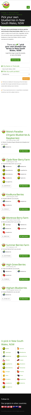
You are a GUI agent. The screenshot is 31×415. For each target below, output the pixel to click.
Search (27, 78)
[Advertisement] (15, 109)
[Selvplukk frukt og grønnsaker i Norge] (5, 406)
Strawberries (9, 383)
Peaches (22, 371)
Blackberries (23, 352)
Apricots (22, 348)
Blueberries (8, 356)
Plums (21, 375)
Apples (7, 348)
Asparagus (8, 352)
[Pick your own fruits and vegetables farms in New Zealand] (17, 406)
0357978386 (6, 256)
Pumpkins (8, 379)
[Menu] (28, 7)
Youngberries (9, 387)
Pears (7, 375)
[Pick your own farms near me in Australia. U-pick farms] (6, 5)
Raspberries (23, 379)
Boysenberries (23, 356)
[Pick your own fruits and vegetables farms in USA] (8, 406)
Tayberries (22, 383)
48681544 (6, 236)
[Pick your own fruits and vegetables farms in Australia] (14, 406)
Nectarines (22, 367)
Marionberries (9, 367)
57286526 (6, 279)
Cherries (8, 360)
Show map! (16, 60)
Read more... (25, 151)
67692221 (6, 209)
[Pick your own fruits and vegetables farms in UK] (20, 406)
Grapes (21, 360)
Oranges (8, 371)
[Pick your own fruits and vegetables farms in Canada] (11, 406)
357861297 (6, 298)
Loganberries (9, 364)
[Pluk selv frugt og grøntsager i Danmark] (2, 406)
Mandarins (22, 364)
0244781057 (6, 186)
